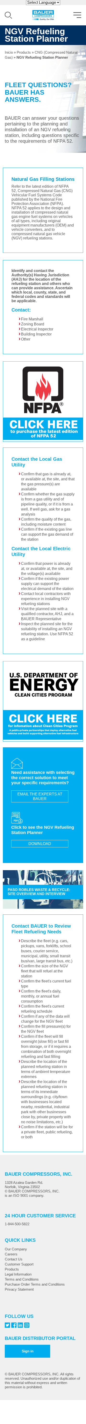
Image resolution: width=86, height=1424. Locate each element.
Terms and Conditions (22, 1279)
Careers (11, 1254)
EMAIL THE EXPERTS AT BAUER (39, 796)
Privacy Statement (19, 1289)
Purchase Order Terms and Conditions (35, 1284)
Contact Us (13, 1259)
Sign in (27, 1351)
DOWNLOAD (39, 844)
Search (8, 15)
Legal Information (18, 1274)
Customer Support (19, 1264)
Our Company (16, 1249)
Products (24, 52)
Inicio (9, 52)
